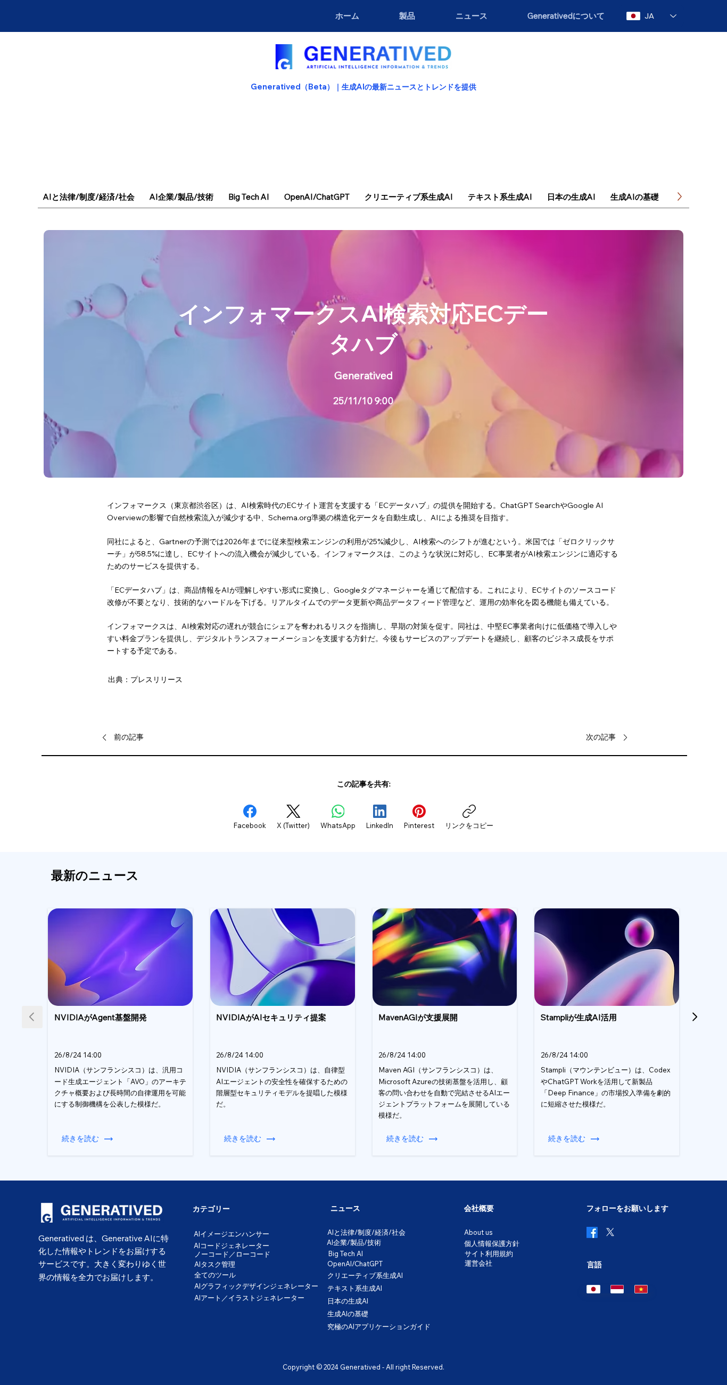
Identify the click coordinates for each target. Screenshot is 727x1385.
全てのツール (215, 1275)
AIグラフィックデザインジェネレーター (256, 1286)
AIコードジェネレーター (231, 1245)
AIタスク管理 (214, 1264)
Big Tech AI (345, 1253)
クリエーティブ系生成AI (365, 1275)
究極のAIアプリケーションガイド (379, 1326)
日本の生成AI (347, 1301)
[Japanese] (593, 1289)
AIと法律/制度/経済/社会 (366, 1232)
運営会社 (478, 1263)
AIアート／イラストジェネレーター (249, 1297)
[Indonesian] (617, 1289)
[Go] (695, 1017)
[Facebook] (592, 1232)
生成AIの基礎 (347, 1313)
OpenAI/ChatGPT (355, 1263)
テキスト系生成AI (354, 1288)
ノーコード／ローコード (232, 1254)
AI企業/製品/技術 (354, 1242)
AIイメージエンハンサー (231, 1234)
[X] (610, 1232)
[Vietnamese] (641, 1289)
